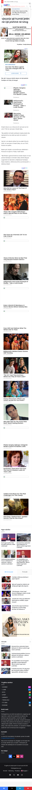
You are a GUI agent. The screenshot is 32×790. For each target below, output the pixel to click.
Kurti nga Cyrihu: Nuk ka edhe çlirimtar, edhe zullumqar (8, 544)
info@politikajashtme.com (7, 738)
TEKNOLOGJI (5, 700)
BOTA (3, 692)
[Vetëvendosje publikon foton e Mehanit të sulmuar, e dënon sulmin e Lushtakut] (8, 554)
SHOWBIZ (4, 687)
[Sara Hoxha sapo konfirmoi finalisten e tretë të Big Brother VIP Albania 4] (6, 608)
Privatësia (17, 770)
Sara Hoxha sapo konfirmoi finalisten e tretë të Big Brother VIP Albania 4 (20, 607)
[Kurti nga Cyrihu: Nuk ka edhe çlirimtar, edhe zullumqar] (8, 537)
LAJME (4, 689)
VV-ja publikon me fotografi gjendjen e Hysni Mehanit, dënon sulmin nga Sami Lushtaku (23, 562)
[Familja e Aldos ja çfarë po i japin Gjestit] (6, 579)
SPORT (4, 694)
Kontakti (5, 770)
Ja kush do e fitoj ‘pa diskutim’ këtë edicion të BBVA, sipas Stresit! (21, 600)
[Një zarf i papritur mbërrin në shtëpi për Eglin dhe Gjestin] (6, 586)
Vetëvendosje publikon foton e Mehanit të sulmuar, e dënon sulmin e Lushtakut (8, 561)
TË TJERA (4, 702)
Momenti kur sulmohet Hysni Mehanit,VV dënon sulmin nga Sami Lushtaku (24, 545)
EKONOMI (4, 705)
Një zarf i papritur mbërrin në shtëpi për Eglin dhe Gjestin (20, 585)
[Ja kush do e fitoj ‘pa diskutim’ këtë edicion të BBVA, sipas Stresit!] (6, 601)
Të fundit (24, 572)
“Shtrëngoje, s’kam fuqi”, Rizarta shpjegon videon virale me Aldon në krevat (21, 593)
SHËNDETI (5, 697)
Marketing (11, 770)
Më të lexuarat (9, 572)
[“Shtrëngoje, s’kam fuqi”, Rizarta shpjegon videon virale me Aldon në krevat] (6, 594)
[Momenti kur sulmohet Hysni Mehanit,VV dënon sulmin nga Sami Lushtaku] (24, 537)
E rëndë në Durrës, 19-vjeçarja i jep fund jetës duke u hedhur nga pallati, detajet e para (21, 670)
